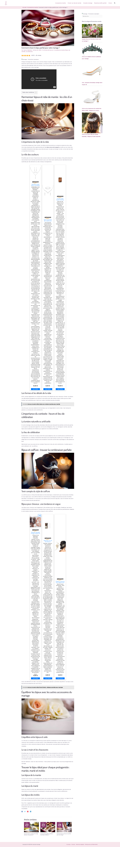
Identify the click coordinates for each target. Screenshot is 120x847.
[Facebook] (22, 811)
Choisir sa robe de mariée (74, 3)
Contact (73, 844)
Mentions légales (80, 844)
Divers (110, 3)
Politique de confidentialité (91, 844)
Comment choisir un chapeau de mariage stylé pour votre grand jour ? (31, 834)
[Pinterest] (27, 811)
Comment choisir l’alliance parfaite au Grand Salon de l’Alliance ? (46, 834)
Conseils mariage (87, 3)
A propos (68, 844)
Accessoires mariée (60, 3)
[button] (114, 3)
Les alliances (29, 51)
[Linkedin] (30, 811)
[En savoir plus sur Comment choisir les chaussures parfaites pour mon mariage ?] (64, 827)
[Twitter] (25, 811)
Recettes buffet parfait (100, 3)
